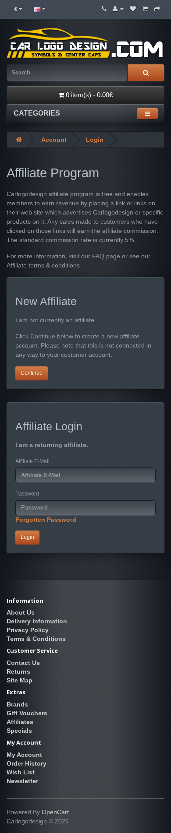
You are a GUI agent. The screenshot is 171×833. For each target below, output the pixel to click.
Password (27, 494)
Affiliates (20, 721)
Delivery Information (37, 621)
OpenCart (55, 811)
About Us (21, 612)
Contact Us (23, 662)
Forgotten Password (45, 519)
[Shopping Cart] (145, 8)
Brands (17, 704)
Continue (32, 373)
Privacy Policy (28, 629)
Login (94, 139)
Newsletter (22, 780)
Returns (18, 671)
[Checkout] (157, 8)
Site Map (19, 680)
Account (54, 139)
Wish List (21, 772)
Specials (19, 730)
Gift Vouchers (27, 713)
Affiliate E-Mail (32, 461)
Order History (26, 763)
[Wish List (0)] (133, 8)
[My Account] (118, 8)
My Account (24, 754)
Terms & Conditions (36, 638)
